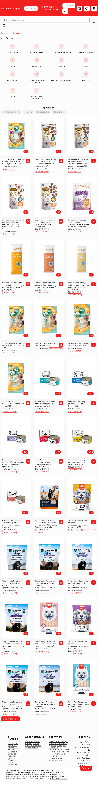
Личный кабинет (33, 746)
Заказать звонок (52, 10)
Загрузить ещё (10, 719)
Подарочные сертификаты (55, 759)
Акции (11, 760)
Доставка (12, 752)
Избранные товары (58, 742)
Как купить (13, 744)
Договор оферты (57, 746)
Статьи (36, 744)
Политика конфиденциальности (59, 749)
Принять (86, 768)
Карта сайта (31, 748)
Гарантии (12, 746)
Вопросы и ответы (58, 744)
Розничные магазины (13, 763)
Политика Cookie (58, 779)
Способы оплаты (12, 749)
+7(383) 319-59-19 (49, 7)
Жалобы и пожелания (57, 755)
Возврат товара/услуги (12, 756)
